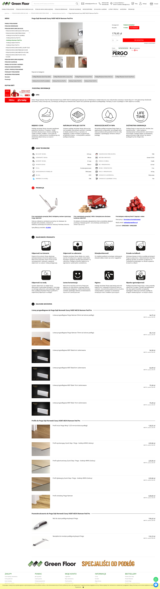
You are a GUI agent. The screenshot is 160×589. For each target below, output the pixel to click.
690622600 (133, 225)
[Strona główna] (16, 3)
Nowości (7, 77)
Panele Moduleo (129, 578)
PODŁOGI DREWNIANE (11, 26)
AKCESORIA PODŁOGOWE (12, 74)
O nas (96, 576)
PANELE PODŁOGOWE (11, 23)
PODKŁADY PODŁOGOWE (12, 72)
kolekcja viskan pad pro (91, 81)
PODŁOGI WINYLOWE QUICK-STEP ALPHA (17, 31)
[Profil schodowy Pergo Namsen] (41, 502)
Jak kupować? (38, 576)
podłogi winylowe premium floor (83, 76)
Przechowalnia (68, 581)
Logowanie (67, 576)
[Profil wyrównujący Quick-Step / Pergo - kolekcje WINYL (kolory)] (41, 449)
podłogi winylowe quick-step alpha (42, 76)
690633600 (125, 225)
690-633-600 (105, 4)
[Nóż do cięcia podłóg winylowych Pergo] (41, 525)
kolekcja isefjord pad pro (75, 81)
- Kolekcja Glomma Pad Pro (13, 38)
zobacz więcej (150, 320)
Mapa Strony (98, 581)
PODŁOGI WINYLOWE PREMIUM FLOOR (17, 50)
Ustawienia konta (69, 583)
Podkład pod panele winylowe (132, 583)
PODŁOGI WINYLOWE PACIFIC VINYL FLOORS (16, 56)
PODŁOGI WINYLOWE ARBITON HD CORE (17, 52)
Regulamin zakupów (40, 583)
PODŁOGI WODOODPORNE (12, 67)
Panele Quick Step (129, 576)
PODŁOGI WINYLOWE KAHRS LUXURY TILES (18, 47)
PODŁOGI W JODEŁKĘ (11, 62)
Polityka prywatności (40, 581)
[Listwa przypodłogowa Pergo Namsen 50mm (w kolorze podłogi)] (41, 321)
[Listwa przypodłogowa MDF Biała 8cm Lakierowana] (41, 374)
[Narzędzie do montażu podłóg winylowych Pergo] (41, 542)
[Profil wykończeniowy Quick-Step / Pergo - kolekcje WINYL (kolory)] (41, 467)
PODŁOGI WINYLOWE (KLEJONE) (14, 59)
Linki (96, 583)
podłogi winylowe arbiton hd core (104, 76)
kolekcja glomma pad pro (59, 81)
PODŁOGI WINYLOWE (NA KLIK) (14, 28)
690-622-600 (105, 3)
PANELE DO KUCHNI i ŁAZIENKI (14, 64)
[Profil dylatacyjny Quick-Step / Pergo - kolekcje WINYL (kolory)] (41, 484)
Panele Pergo (128, 581)
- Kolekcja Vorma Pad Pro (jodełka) (15, 35)
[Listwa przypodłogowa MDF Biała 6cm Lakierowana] (41, 356)
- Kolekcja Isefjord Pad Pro (13, 42)
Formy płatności (8, 578)
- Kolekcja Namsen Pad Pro (14, 40)
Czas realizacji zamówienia (11, 576)
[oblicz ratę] (134, 50)
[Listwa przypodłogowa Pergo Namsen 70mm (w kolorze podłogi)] (41, 339)
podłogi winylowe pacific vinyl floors (125, 76)
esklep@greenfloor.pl (91, 3)
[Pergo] (120, 53)
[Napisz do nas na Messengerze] (156, 585)
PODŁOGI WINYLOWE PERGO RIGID (15, 33)
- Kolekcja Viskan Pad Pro (12, 45)
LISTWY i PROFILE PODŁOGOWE (14, 69)
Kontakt (97, 578)
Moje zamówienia (69, 578)
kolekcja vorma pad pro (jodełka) (41, 81)
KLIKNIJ (48, 227)
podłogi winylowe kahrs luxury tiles (63, 76)
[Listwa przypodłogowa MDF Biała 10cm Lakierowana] (41, 391)
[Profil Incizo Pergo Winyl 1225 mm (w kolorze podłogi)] (41, 431)
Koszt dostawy (8, 581)
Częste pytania (38, 578)
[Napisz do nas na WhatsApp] (156, 579)
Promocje (8, 79)
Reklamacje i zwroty (9, 583)
